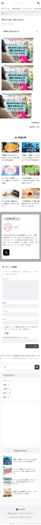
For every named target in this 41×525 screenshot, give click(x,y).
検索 (37, 367)
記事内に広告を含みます (11, 31)
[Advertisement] (20, 424)
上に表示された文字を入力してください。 (16, 337)
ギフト (6, 380)
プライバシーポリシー (26, 513)
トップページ (27, 8)
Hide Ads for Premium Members (37, 523)
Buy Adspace (28, 523)
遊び (6, 397)
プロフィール (5, 8)
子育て (6, 389)
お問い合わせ (16, 8)
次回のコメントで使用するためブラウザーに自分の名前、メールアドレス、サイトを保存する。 (21, 328)
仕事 (6, 385)
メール (5, 311)
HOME (21, 509)
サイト (4, 319)
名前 (4, 303)
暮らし (6, 393)
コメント (6, 279)
